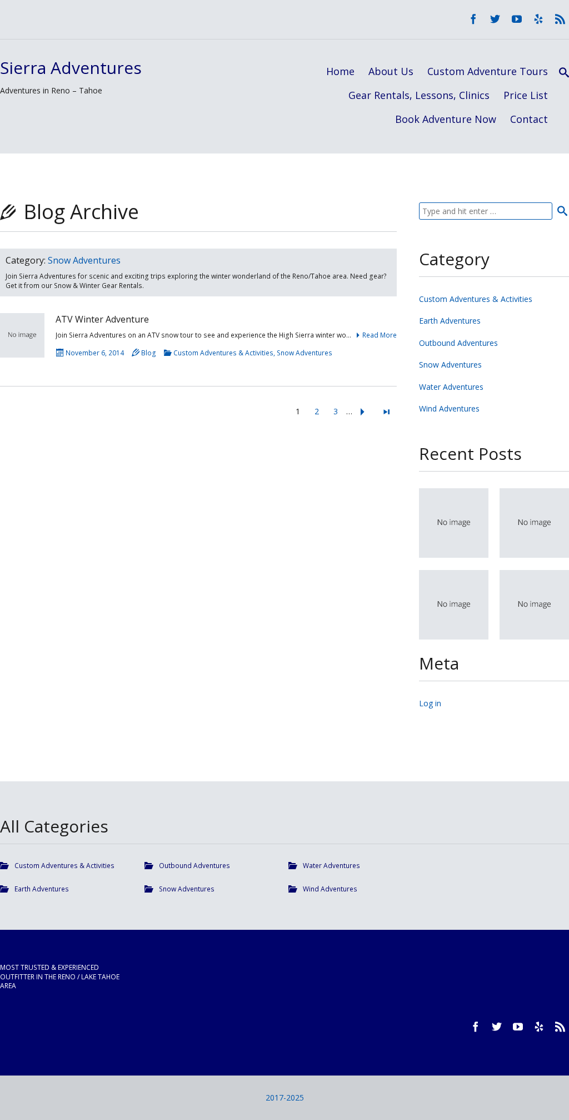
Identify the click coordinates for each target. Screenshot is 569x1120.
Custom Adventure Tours (487, 71)
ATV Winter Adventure (102, 319)
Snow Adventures (304, 353)
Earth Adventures (450, 320)
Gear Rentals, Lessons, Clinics (419, 95)
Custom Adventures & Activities (223, 353)
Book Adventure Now (445, 119)
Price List (525, 95)
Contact (529, 119)
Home (340, 71)
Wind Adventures (449, 408)
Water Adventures (451, 386)
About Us (390, 71)
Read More (379, 335)
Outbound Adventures (458, 343)
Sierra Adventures (71, 67)
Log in (430, 703)
